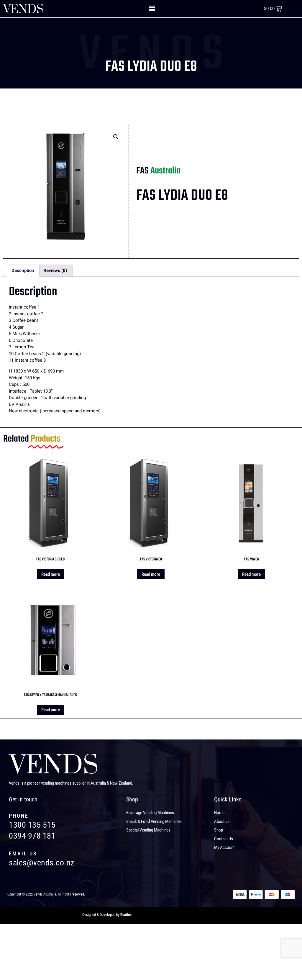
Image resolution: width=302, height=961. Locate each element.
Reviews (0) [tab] (55, 270)
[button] (152, 8)
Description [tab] (23, 270)
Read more (50, 574)
